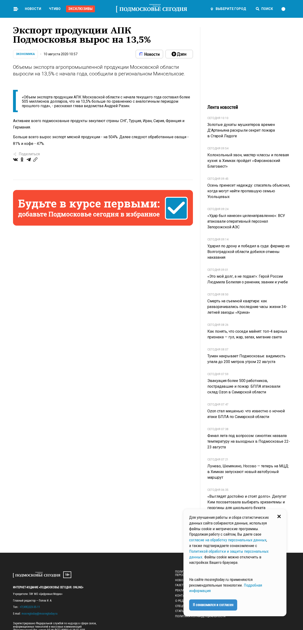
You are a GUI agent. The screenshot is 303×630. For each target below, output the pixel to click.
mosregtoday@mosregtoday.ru (40, 613)
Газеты (180, 585)
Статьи (180, 611)
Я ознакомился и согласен (213, 604)
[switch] (285, 9)
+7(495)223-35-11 (30, 607)
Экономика (25, 54)
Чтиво (55, 9)
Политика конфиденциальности (200, 616)
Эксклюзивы (80, 9)
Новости (33, 9)
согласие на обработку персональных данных (227, 540)
